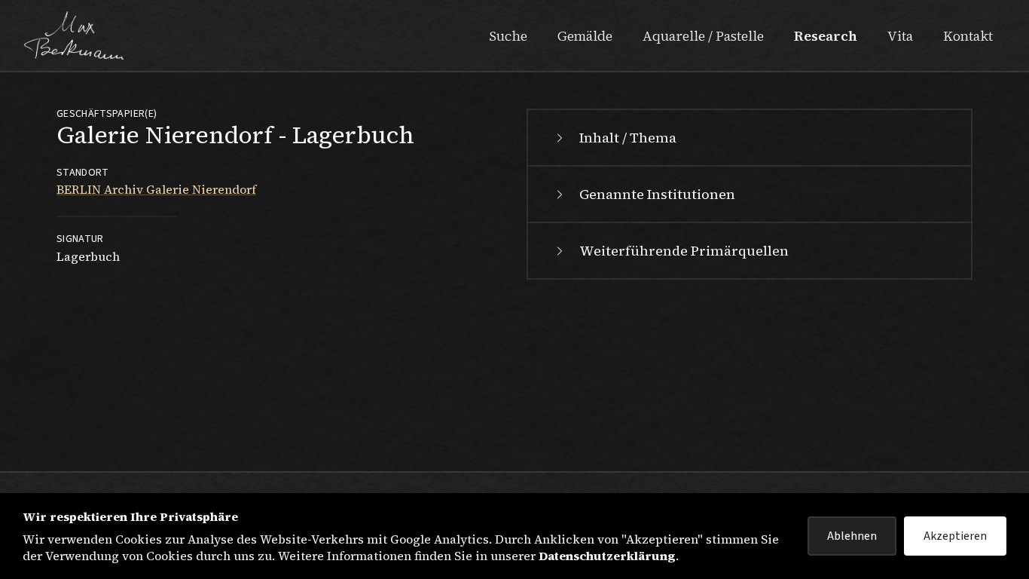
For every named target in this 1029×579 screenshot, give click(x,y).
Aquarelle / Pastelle (703, 35)
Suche (508, 35)
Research (825, 35)
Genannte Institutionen (657, 194)
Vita (900, 35)
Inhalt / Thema (627, 137)
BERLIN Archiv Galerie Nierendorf (156, 189)
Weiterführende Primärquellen (684, 250)
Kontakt (968, 35)
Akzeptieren (955, 536)
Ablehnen (852, 536)
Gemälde (584, 35)
